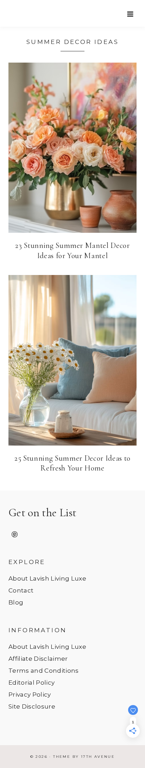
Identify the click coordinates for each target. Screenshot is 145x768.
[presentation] (72, 148)
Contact (20, 590)
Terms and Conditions (43, 670)
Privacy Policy (29, 694)
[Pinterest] (14, 534)
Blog (15, 602)
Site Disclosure (31, 706)
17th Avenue (98, 756)
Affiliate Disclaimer (38, 658)
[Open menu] (130, 13)
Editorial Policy (31, 682)
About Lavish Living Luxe (47, 578)
